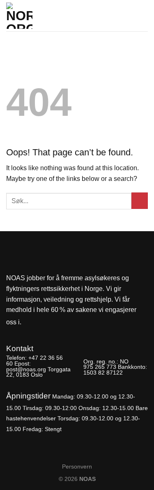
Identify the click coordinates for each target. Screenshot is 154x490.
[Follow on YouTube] (57, 322)
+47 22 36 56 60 (34, 360)
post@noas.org (26, 369)
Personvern (77, 466)
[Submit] (139, 200)
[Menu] (143, 13)
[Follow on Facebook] (29, 322)
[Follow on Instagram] (43, 322)
